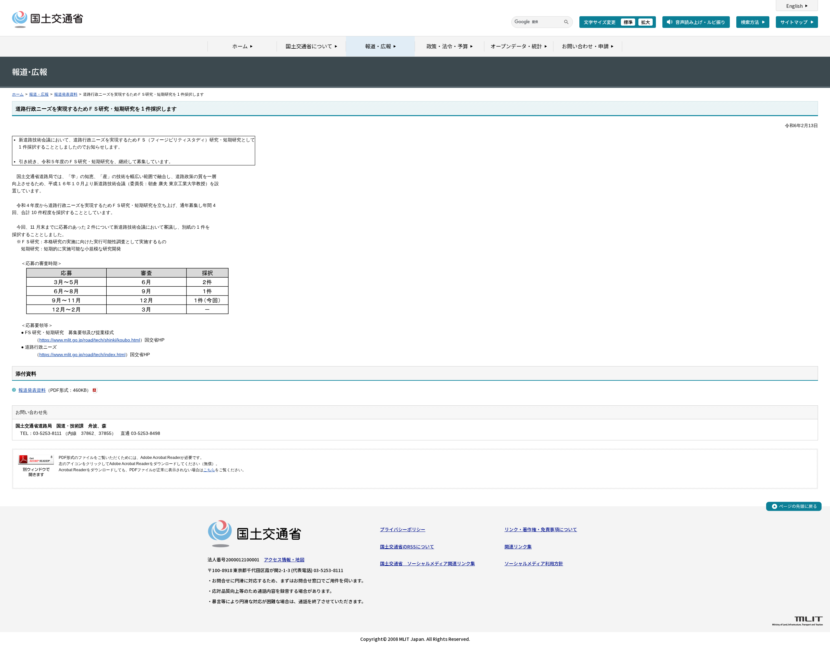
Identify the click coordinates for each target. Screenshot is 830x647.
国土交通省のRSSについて (407, 546)
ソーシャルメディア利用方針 (533, 563)
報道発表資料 (65, 94)
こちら (209, 470)
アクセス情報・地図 (284, 559)
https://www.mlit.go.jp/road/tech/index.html (82, 354)
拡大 (645, 22)
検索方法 (750, 22)
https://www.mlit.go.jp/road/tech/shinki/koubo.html (89, 339)
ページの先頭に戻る (798, 506)
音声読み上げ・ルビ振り (700, 22)
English (794, 6)
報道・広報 (39, 94)
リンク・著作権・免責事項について (540, 529)
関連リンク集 (518, 546)
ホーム (18, 94)
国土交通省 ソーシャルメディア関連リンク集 (427, 563)
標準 (628, 22)
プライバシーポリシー (402, 529)
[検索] (566, 22)
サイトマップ (794, 22)
